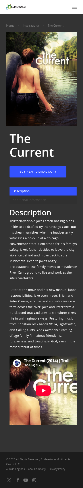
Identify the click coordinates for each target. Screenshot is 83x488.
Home (10, 25)
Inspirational (31, 25)
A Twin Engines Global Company (26, 469)
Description (21, 191)
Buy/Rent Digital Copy (37, 171)
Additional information (29, 200)
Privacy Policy (57, 469)
